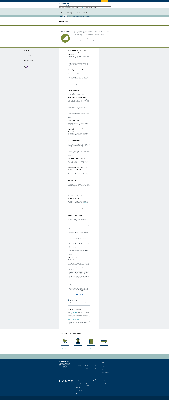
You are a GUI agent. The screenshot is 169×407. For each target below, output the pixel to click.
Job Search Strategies (96, 364)
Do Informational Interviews (77, 137)
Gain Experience (67, 7)
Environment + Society (79, 392)
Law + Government (79, 388)
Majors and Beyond (79, 365)
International (86, 379)
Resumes (94, 365)
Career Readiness (87, 16)
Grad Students (95, 7)
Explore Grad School (78, 7)
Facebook (60, 382)
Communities (90, 7)
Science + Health (79, 390)
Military (85, 380)
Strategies (60, 16)
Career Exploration (79, 367)
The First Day (95, 371)
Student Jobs (69, 16)
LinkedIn (87, 116)
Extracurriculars (78, 16)
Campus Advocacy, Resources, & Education (78, 323)
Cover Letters (95, 367)
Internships (64, 16)
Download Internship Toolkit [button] (79, 294)
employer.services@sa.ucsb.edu (73, 319)
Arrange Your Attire (72, 79)
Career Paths (86, 7)
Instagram (63, 382)
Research (73, 16)
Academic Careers (96, 380)
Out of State (86, 385)
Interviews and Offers (97, 370)
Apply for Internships (28, 60)
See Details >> (64, 348)
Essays (103, 369)
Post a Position (104, 379)
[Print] (27, 67)
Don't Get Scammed (102, 40)
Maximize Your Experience (29, 63)
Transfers (86, 383)
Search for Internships (28, 55)
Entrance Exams (104, 366)
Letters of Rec (104, 368)
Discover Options (61, 7)
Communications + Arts (80, 381)
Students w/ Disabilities (88, 382)
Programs (82, 16)
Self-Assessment (79, 364)
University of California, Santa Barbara (64, 0)
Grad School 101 (105, 364)
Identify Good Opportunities (29, 58)
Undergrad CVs (104, 371)
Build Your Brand (104, 383)
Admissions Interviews (105, 372)
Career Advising (74, 312)
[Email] (25, 67)
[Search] (109, 1)
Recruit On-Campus (105, 380)
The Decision (104, 374)
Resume (74, 229)
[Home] (65, 5)
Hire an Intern (104, 382)
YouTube (69, 382)
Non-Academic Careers (97, 382)
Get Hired (72, 7)
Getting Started (95, 379)
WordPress (72, 382)
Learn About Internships (29, 53)
